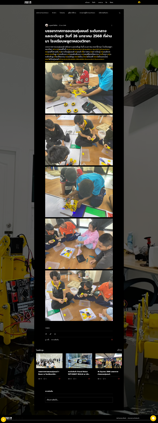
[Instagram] (19, 418)
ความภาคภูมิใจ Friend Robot (87, 13)
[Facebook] (13, 418)
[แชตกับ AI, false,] (3, 419)
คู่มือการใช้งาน (72, 13)
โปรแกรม (62, 13)
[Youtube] (22, 418)
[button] (120, 13)
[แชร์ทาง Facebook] (46, 334)
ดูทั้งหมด (119, 350)
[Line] (16, 418)
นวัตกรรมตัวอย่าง (103, 13)
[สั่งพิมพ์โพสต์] (55, 334)
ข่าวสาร (54, 13)
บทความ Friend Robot (42, 13)
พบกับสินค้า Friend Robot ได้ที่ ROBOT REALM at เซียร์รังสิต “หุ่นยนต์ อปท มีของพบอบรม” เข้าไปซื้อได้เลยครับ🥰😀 (79, 372)
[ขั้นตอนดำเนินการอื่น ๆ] (112, 25)
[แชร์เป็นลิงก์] (50, 334)
